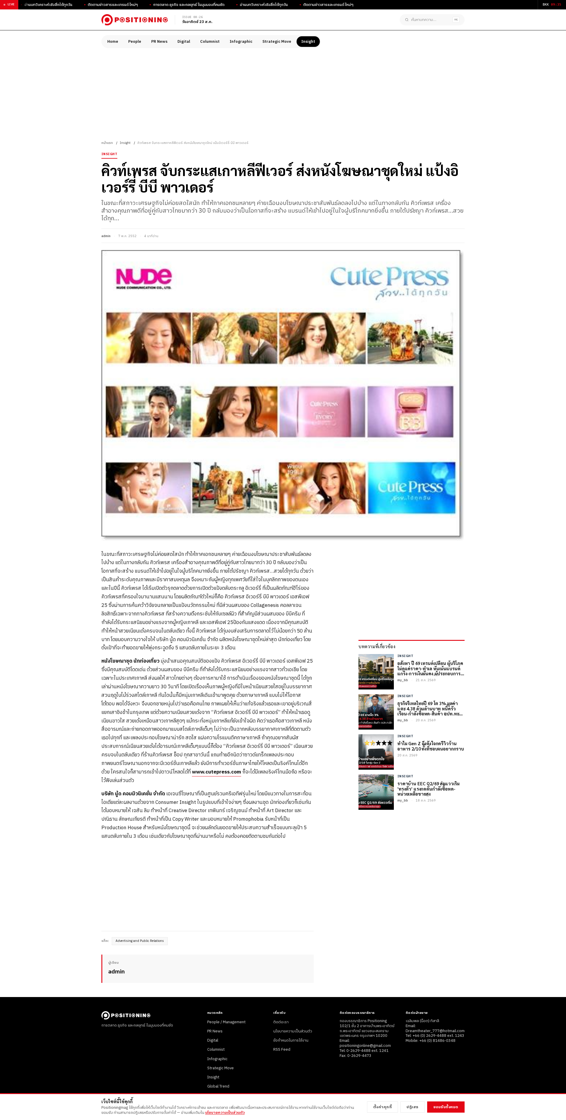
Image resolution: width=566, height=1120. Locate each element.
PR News (159, 41)
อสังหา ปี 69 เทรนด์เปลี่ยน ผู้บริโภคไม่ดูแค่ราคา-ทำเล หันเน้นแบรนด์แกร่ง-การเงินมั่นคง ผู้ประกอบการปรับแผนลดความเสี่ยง (430, 668)
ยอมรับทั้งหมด (445, 1107)
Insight (308, 41)
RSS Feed (281, 1049)
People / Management (226, 1022)
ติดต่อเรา (281, 1022)
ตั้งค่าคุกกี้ (382, 1107)
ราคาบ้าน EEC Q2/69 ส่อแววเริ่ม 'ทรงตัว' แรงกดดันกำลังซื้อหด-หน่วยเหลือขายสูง (428, 788)
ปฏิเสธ (413, 1107)
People (134, 41)
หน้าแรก (107, 143)
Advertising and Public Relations (140, 941)
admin (106, 236)
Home (112, 41)
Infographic (241, 41)
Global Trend (218, 1086)
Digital (183, 41)
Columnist (210, 41)
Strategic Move (276, 41)
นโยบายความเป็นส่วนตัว (292, 1031)
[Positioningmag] (134, 19)
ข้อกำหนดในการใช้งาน (290, 1040)
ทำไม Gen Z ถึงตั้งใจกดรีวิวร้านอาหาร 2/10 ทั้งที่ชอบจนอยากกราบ (430, 746)
